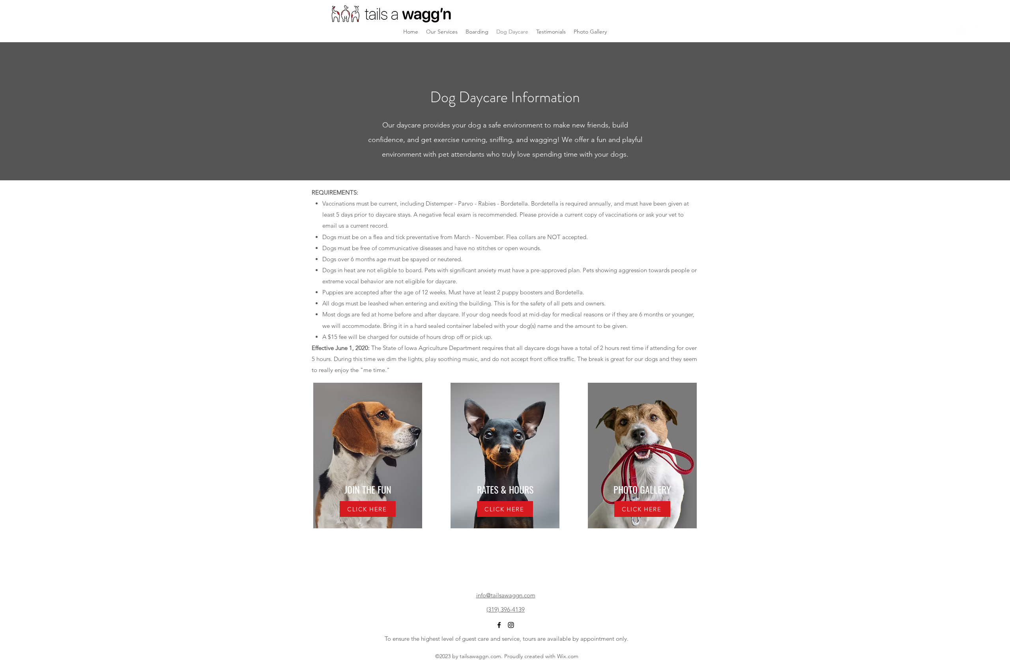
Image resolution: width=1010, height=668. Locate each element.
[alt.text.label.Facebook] (963, 32)
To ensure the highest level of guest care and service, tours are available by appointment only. (506, 638)
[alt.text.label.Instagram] (974, 32)
